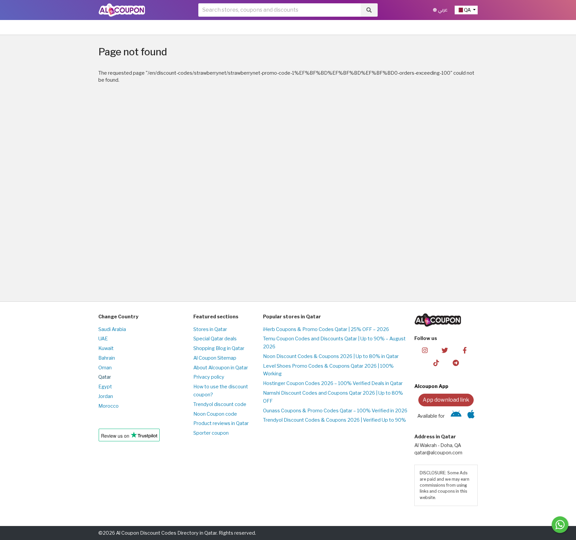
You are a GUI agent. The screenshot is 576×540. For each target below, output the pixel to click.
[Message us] (560, 524)
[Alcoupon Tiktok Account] (436, 363)
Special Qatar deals (215, 339)
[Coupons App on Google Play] (456, 416)
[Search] (369, 10)
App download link (446, 400)
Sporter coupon (211, 433)
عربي (442, 9)
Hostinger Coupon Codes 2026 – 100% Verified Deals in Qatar (333, 383)
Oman (105, 368)
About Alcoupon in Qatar (220, 368)
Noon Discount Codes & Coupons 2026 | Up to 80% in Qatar (331, 356)
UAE (103, 339)
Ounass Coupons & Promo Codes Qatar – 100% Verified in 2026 (335, 411)
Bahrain (106, 358)
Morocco (108, 406)
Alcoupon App (431, 386)
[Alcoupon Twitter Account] (445, 350)
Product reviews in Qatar (221, 423)
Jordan (105, 396)
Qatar (104, 377)
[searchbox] (279, 10)
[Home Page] (121, 10)
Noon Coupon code (215, 414)
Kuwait (106, 348)
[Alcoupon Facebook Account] (464, 350)
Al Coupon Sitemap (214, 358)
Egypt (105, 387)
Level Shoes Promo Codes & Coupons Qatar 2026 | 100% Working (328, 370)
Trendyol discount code (219, 404)
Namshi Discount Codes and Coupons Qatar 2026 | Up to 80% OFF (333, 397)
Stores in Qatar (210, 329)
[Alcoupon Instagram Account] (425, 350)
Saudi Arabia (112, 329)
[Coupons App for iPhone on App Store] (471, 416)
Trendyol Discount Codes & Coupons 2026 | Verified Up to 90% (334, 420)
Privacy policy (208, 377)
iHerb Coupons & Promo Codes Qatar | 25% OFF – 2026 (326, 329)
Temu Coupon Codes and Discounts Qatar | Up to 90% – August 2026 (334, 343)
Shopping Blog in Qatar (218, 348)
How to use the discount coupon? (220, 391)
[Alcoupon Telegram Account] (456, 363)
